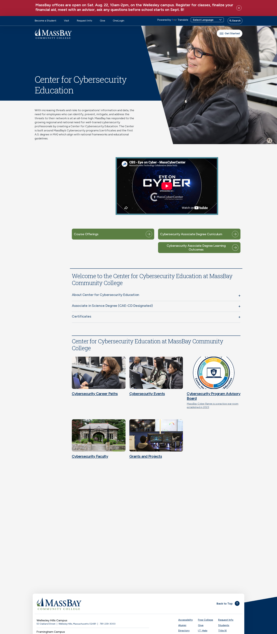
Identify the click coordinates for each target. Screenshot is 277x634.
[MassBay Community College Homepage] (53, 33)
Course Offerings (86, 234)
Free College (205, 619)
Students (223, 625)
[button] (156, 295)
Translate (183, 19)
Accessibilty (185, 619)
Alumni (182, 625)
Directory (184, 630)
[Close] (239, 8)
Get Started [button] (232, 33)
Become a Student (45, 20)
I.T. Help (202, 630)
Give (102, 20)
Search (236, 20)
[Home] (86, 603)
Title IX (222, 630)
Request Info (84, 20)
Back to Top (225, 603)
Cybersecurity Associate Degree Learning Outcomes (196, 247)
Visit (66, 20)
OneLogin (118, 20)
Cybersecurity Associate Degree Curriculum (191, 234)
